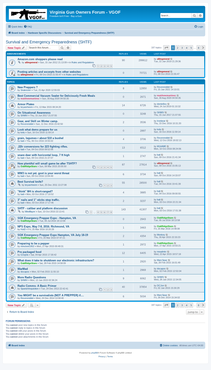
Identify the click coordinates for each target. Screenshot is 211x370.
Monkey (161, 234)
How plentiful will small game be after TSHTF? (47, 163)
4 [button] (186, 48)
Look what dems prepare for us (37, 129)
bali (22, 141)
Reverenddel (163, 87)
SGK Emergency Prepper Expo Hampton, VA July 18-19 (53, 235)
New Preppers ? (28, 87)
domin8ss (162, 104)
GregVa (24, 254)
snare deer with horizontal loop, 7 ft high (44, 155)
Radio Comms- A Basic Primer (37, 285)
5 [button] (191, 48)
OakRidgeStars (29, 166)
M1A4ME (161, 146)
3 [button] (182, 48)
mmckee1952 (27, 246)
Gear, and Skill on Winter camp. (38, 121)
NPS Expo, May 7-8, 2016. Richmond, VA (43, 226)
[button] (166, 47)
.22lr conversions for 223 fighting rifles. (43, 146)
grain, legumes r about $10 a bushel (40, 138)
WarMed (23, 268)
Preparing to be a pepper (33, 243)
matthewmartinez (30, 98)
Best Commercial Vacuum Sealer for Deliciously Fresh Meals (56, 95)
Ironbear (161, 121)
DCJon (160, 285)
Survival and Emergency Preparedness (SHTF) (49, 42)
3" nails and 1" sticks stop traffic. (39, 199)
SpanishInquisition (30, 288)
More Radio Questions (32, 277)
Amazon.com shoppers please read (40, 59)
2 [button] (177, 48)
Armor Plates (26, 104)
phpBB (94, 353)
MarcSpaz (162, 260)
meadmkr (161, 251)
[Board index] (28, 13)
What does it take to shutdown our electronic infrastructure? (56, 260)
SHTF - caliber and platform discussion (43, 208)
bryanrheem (27, 107)
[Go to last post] (171, 59)
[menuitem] (28, 26)
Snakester (26, 90)
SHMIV (24, 115)
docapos (25, 271)
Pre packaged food (29, 251)
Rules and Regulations (83, 62)
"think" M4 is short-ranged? (35, 191)
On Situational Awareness (34, 112)
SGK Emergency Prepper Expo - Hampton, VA (47, 218)
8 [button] (198, 48)
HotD (23, 229)
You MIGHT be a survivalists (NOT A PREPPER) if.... (51, 295)
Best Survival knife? (30, 181)
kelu (23, 132)
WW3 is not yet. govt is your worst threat (43, 173)
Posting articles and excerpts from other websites (49, 71)
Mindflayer (30, 211)
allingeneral (31, 62)
